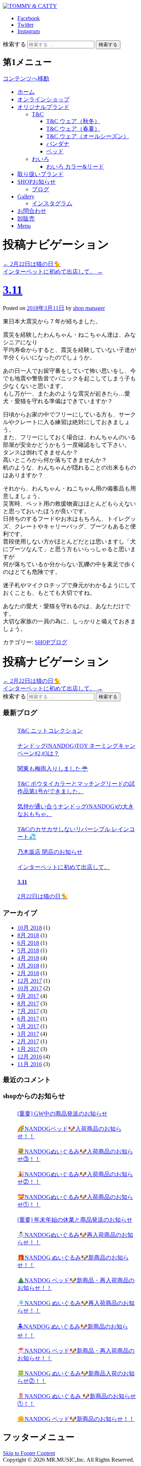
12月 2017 (29, 981)
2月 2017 (28, 1041)
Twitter (25, 25)
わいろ (40, 159)
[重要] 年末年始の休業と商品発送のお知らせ (74, 1220)
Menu (24, 226)
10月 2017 (29, 988)
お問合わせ (31, 211)
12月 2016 (29, 1056)
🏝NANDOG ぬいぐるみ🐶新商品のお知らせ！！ (72, 1331)
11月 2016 (29, 1064)
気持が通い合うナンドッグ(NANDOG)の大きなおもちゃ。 (75, 810)
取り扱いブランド (40, 174)
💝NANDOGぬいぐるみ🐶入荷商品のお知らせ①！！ (75, 1201)
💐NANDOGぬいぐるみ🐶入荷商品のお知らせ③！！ (75, 1155)
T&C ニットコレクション (50, 731)
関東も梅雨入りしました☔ (52, 768)
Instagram (28, 31)
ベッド (55, 151)
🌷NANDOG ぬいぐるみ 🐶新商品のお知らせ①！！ (76, 1400)
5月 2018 (28, 950)
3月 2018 (28, 966)
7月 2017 (28, 1011)
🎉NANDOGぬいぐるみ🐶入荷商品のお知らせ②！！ (75, 1178)
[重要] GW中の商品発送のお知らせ (62, 1114)
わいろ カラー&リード (75, 166)
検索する (14, 44)
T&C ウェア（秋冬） (73, 121)
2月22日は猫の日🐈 (32, 264)
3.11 (12, 289)
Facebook (28, 18)
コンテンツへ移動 (26, 78)
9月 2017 (28, 996)
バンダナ (57, 144)
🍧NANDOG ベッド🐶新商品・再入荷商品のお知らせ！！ (75, 1354)
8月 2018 (28, 935)
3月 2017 (28, 1034)
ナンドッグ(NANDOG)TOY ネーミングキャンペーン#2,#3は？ (76, 749)
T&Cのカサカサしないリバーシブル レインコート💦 (76, 833)
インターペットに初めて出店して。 (53, 272)
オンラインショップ (43, 99)
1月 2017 (28, 1049)
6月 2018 (28, 943)
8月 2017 (28, 1003)
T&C (38, 114)
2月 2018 (28, 973)
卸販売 (26, 218)
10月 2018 (29, 928)
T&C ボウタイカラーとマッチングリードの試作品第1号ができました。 (76, 787)
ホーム (26, 92)
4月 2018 (28, 958)
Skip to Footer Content (29, 1453)
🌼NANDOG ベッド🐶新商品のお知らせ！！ (75, 1419)
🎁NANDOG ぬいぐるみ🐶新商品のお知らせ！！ (73, 1261)
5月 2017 (28, 1026)
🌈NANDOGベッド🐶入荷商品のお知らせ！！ (69, 1132)
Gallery (25, 196)
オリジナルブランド (43, 107)
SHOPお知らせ (36, 182)
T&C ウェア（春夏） (73, 129)
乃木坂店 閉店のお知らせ (49, 852)
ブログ (40, 189)
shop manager (89, 308)
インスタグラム (52, 203)
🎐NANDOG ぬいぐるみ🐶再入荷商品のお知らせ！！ (75, 1307)
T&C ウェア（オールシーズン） (87, 136)
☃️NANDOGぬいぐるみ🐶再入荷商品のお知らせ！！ (75, 1238)
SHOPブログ (51, 642)
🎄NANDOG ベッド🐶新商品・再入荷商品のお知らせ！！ (75, 1284)
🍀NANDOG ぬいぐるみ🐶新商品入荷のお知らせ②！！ (75, 1377)
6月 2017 (28, 1019)
